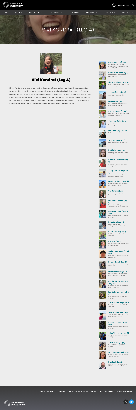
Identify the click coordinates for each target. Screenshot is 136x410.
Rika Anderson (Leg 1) (117, 62)
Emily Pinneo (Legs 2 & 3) (118, 271)
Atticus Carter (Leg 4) (117, 111)
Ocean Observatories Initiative (82, 391)
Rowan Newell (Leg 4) (117, 262)
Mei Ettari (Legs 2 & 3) (117, 131)
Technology (55, 13)
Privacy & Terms (124, 391)
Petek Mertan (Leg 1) (117, 232)
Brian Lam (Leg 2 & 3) (117, 222)
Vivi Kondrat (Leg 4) (116, 191)
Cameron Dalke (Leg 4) (118, 121)
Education (109, 13)
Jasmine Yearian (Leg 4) (118, 352)
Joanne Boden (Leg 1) (117, 92)
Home (6, 13)
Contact (61, 391)
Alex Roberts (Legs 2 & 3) (119, 303)
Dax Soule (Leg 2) (115, 362)
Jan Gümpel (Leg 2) (116, 140)
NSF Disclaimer (106, 391)
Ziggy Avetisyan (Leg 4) (118, 82)
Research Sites (34, 13)
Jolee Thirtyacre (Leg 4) (118, 333)
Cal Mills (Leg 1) (114, 241)
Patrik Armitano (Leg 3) (118, 72)
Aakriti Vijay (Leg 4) (116, 343)
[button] (133, 5)
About (17, 13)
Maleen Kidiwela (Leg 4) (118, 181)
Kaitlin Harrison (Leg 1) (117, 150)
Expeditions (90, 13)
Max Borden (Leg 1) (116, 101)
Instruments (74, 13)
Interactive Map (46, 391)
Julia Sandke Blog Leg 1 (118, 312)
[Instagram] (125, 401)
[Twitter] (131, 401)
